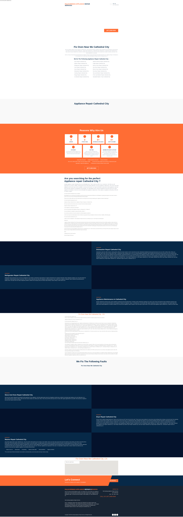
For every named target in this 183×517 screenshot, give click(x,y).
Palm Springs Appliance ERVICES (81, 489)
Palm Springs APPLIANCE (77, 4)
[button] (82, 499)
